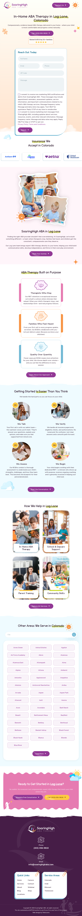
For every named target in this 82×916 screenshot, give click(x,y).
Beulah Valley (41, 730)
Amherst (64, 670)
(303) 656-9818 (41, 848)
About (19, 887)
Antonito (18, 678)
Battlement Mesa (41, 715)
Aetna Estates (41, 647)
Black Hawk (18, 738)
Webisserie (46, 912)
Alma (64, 662)
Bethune (18, 730)
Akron (41, 655)
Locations (21, 894)
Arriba (64, 685)
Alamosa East (18, 662)
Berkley (41, 723)
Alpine (18, 670)
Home (19, 880)
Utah (46, 884)
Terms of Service (59, 910)
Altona (41, 670)
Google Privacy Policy (45, 910)
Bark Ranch (64, 708)
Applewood (41, 678)
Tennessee (49, 891)
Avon (18, 708)
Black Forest (64, 730)
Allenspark (41, 662)
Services (20, 884)
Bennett (18, 723)
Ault (41, 700)
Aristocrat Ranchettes (41, 685)
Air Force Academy (18, 655)
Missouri (48, 887)
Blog (19, 891)
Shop (30, 891)
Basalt (17, 715)
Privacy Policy (23, 124)
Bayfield (64, 715)
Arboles (18, 685)
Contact (31, 884)
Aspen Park (64, 693)
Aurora (64, 700)
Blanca (41, 738)
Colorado (48, 880)
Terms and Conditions (37, 124)
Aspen (41, 693)
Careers (31, 880)
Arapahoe (64, 678)
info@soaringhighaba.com (41, 864)
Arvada (18, 693)
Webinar (31, 887)
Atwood (18, 700)
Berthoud (64, 723)
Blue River (18, 745)
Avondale (41, 708)
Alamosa (64, 655)
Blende (64, 738)
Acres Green (18, 647)
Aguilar (64, 647)
